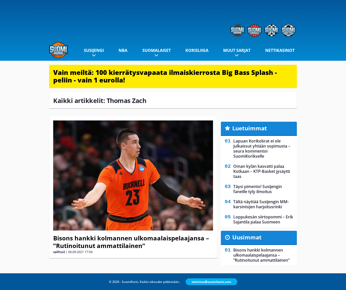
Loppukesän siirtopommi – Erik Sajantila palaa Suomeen (263, 219)
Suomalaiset (156, 50)
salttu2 (59, 252)
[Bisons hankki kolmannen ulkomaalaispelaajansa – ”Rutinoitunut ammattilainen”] (133, 175)
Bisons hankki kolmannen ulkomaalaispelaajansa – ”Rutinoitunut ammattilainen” (131, 242)
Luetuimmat (249, 128)
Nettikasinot (280, 50)
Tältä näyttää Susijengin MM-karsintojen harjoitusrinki (261, 204)
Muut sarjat (237, 50)
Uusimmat (247, 237)
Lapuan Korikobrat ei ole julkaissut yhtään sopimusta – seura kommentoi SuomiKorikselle (261, 148)
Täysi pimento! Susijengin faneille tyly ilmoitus (257, 189)
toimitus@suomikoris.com (211, 282)
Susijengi (94, 50)
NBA (123, 50)
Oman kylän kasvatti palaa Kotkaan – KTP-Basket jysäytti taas (261, 171)
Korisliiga (196, 50)
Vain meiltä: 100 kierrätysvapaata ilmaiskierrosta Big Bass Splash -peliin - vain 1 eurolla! (165, 76)
